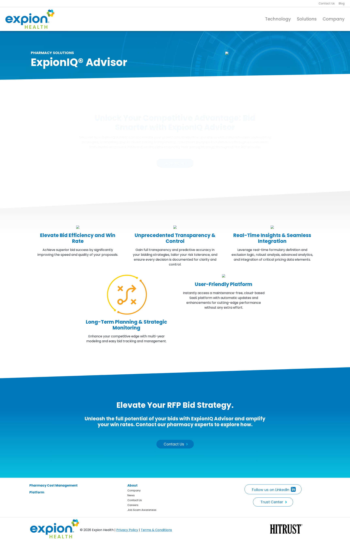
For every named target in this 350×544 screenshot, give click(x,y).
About (132, 485)
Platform (36, 492)
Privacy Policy (127, 530)
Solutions (307, 19)
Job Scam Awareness (141, 510)
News (131, 495)
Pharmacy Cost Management (53, 485)
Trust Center (271, 502)
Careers (132, 505)
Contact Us (327, 3)
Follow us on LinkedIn (270, 489)
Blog (342, 3)
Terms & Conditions (156, 530)
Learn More (174, 163)
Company (334, 19)
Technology (278, 19)
